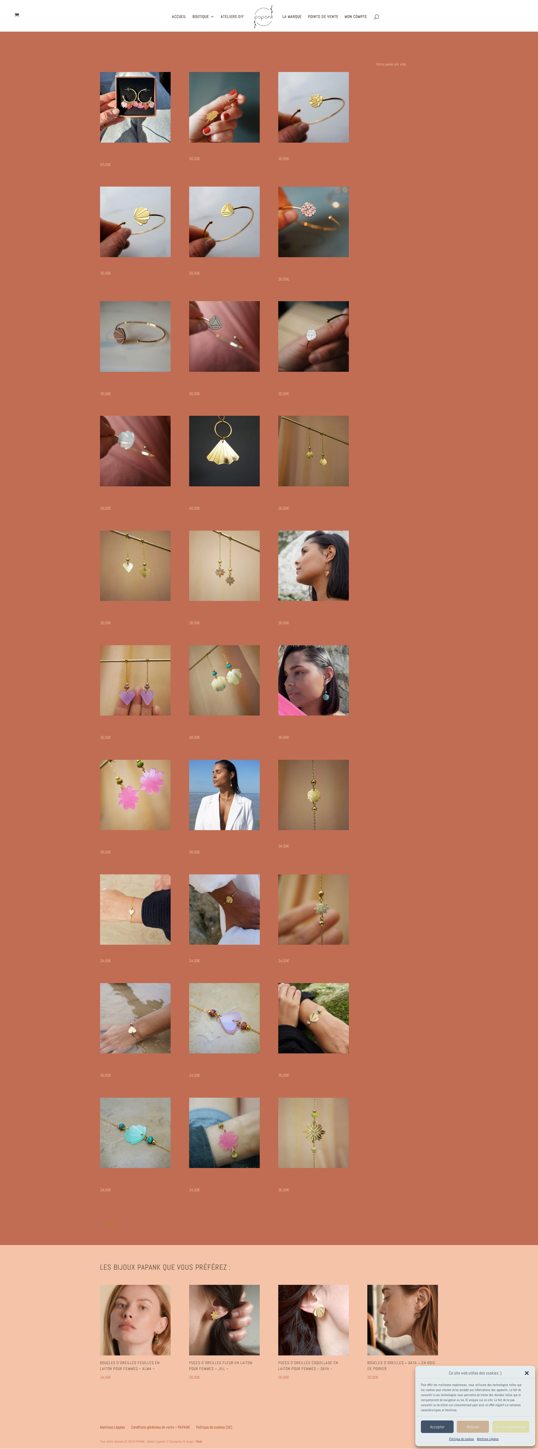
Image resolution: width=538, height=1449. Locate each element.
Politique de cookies (461, 1439)
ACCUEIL (179, 17)
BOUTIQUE (201, 17)
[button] (527, 1373)
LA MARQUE (292, 17)
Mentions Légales (488, 1439)
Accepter (437, 1426)
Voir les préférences (511, 1426)
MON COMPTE (356, 17)
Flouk (199, 1441)
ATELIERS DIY (232, 17)
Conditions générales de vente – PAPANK (160, 1427)
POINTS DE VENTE (323, 17)
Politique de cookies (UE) (214, 1427)
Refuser (473, 1426)
